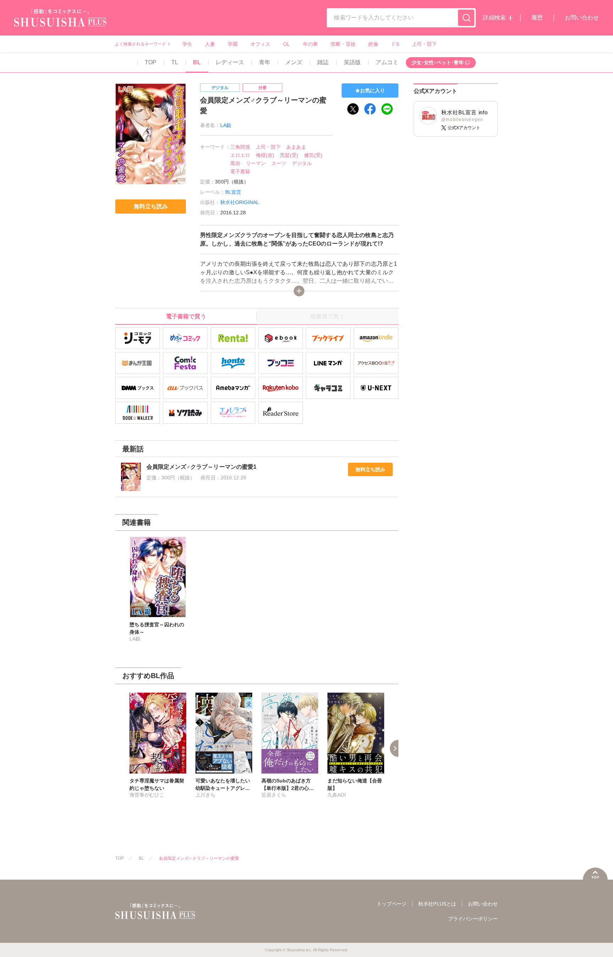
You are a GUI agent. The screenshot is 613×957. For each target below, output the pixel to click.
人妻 (210, 44)
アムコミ (387, 62)
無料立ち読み (370, 469)
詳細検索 (494, 18)
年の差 (310, 44)
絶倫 (373, 44)
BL (197, 62)
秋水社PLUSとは (437, 904)
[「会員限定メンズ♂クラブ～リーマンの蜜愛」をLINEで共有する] (387, 109)
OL (286, 44)
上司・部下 (424, 44)
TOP (150, 62)
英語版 (352, 62)
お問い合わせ (582, 18)
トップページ (392, 904)
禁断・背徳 (343, 44)
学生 (187, 44)
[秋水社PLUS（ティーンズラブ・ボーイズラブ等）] (60, 22)
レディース (230, 62)
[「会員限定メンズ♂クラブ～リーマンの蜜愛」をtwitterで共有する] (353, 109)
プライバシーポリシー (473, 919)
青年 (264, 62)
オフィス (260, 44)
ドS (395, 44)
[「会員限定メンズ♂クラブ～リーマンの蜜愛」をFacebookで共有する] (370, 109)
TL (174, 62)
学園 (233, 44)
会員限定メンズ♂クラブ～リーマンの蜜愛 (199, 858)
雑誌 (322, 62)
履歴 (537, 18)
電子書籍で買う (186, 316)
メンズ (293, 62)
